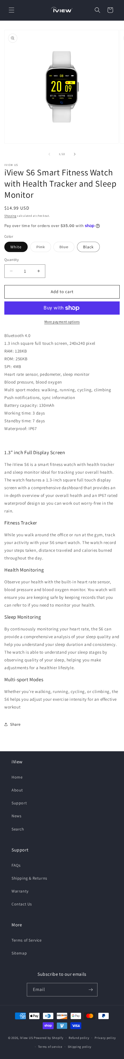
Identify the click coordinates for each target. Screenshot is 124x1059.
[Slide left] (49, 154)
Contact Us (22, 904)
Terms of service (50, 1047)
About (17, 790)
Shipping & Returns (29, 878)
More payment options (62, 322)
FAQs (16, 865)
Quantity (11, 259)
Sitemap (19, 953)
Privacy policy (105, 1038)
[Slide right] (74, 154)
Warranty (20, 891)
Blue (66, 248)
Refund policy (79, 1038)
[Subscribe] (90, 989)
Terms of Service (27, 940)
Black (88, 246)
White (16, 246)
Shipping (10, 216)
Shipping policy (80, 1047)
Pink (43, 248)
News (16, 815)
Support (19, 803)
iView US (26, 1038)
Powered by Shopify (48, 1038)
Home (17, 777)
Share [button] (15, 724)
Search (18, 829)
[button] (11, 10)
